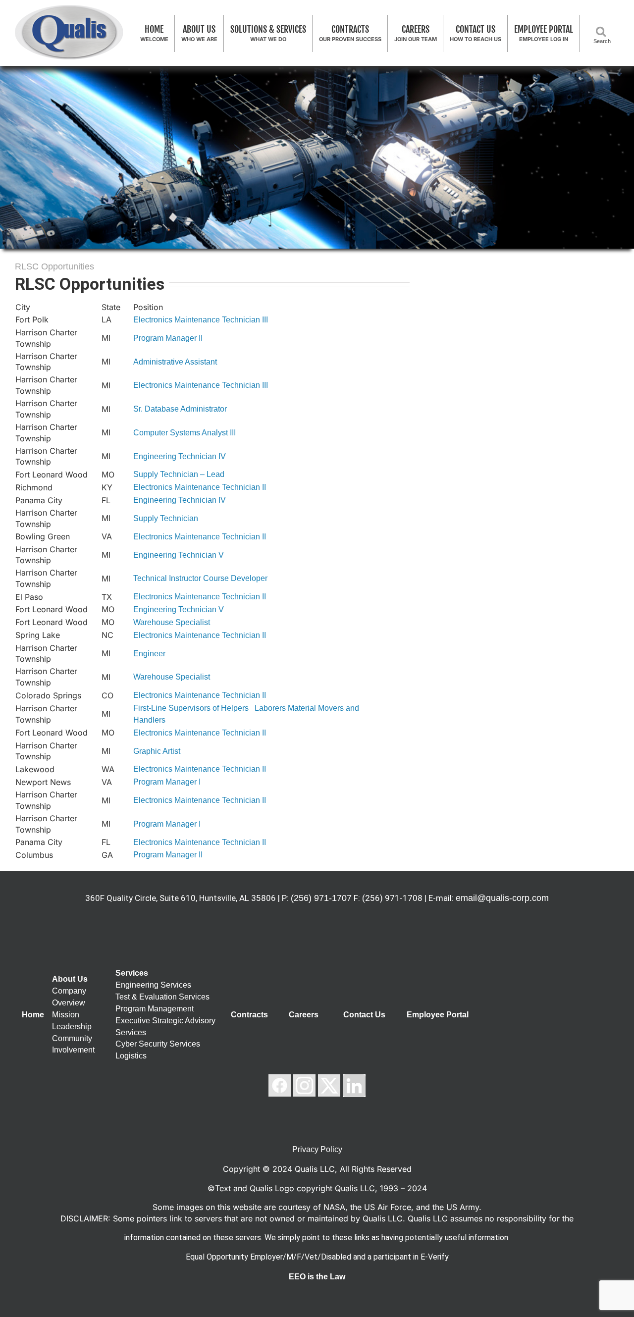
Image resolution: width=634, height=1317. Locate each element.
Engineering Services (153, 985)
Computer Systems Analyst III (184, 432)
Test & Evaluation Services (162, 997)
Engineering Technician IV (179, 456)
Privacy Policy (317, 1149)
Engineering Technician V (178, 555)
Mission (65, 1014)
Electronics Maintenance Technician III (200, 320)
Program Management (154, 1008)
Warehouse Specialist (171, 622)
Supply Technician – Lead (178, 474)
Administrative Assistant (175, 362)
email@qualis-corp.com (502, 898)
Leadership (72, 1026)
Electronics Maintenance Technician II (199, 487)
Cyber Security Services (157, 1044)
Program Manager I (167, 782)
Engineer (149, 653)
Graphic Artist (156, 751)
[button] (603, 31)
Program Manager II (168, 338)
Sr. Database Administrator (180, 409)
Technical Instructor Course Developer (200, 578)
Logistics (131, 1056)
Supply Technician (165, 518)
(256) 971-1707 (321, 898)
